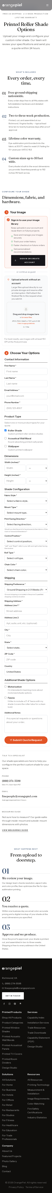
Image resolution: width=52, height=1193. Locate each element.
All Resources (34, 1079)
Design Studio (9, 1067)
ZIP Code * (9, 654)
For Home (7, 1084)
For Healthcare (10, 1125)
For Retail (7, 1104)
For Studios (8, 1115)
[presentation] (26, 317)
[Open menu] (47, 5)
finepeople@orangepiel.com (19, 796)
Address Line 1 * (11, 605)
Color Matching (35, 1103)
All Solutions (9, 1079)
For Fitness (8, 1120)
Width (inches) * (12, 462)
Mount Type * (10, 507)
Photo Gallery (9, 1161)
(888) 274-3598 (11, 781)
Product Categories (12, 1022)
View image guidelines (26, 323)
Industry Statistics (37, 1117)
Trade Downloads (36, 1032)
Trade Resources (36, 1027)
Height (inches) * (12, 475)
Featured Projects (11, 1156)
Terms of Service (34, 1187)
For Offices (8, 1099)
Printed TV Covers (12, 1053)
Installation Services (38, 1022)
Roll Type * (9, 552)
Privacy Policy (16, 1187)
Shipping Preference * (15, 584)
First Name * (10, 365)
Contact (6, 1171)
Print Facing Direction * (15, 519)
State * (7, 642)
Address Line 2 (11, 617)
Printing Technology (38, 1084)
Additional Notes (12, 712)
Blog (4, 1166)
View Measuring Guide (15, 830)
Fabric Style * (10, 495)
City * (7, 630)
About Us (7, 1151)
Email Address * (11, 390)
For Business (9, 1089)
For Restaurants (10, 1110)
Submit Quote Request (27, 740)
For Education (9, 1130)
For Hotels (7, 1094)
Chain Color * (10, 564)
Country (8, 666)
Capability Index (35, 1017)
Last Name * (10, 378)
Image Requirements (38, 1098)
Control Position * (12, 536)
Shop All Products (12, 1017)
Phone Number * (12, 402)
